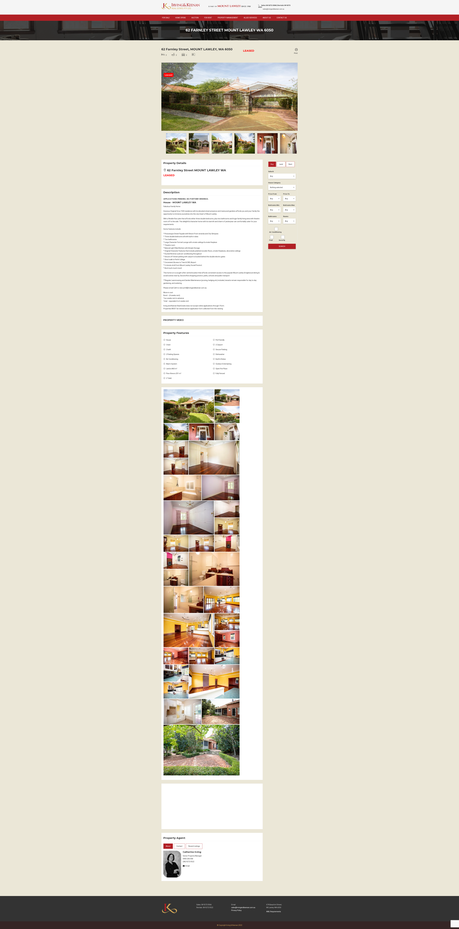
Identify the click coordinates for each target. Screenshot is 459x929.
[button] (282, 176)
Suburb (271, 171)
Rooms (285, 216)
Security (282, 240)
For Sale (166, 18)
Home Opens (180, 18)
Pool (271, 240)
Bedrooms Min (273, 205)
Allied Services (250, 18)
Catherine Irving (192, 852)
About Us (267, 18)
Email (187, 866)
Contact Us (282, 18)
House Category (274, 183)
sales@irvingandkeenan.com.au (273, 9)
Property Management (228, 18)
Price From (272, 194)
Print (296, 53)
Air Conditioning (275, 232)
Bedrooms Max (289, 205)
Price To (286, 194)
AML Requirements (273, 912)
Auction (195, 18)
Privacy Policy (236, 910)
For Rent (208, 18)
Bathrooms (272, 216)
